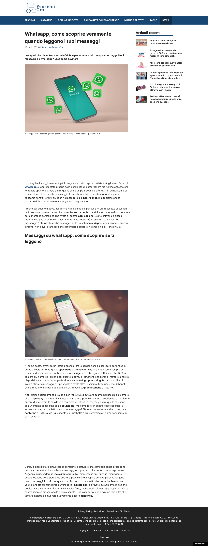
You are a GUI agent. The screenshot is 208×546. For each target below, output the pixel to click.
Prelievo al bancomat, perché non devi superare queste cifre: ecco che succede (166, 99)
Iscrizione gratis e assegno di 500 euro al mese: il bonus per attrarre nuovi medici (165, 87)
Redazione (112, 511)
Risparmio (46, 20)
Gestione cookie (200, 544)
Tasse (153, 20)
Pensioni (30, 20)
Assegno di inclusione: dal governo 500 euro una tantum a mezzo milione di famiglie (166, 53)
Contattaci (125, 530)
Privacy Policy (85, 511)
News (165, 20)
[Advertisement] (77, 158)
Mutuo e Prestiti (134, 20)
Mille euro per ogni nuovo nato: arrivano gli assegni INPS (166, 64)
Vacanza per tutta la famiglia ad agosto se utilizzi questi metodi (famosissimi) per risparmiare (166, 75)
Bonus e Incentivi (68, 20)
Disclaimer (99, 511)
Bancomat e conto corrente (101, 20)
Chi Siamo (125, 511)
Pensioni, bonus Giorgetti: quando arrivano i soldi (163, 42)
